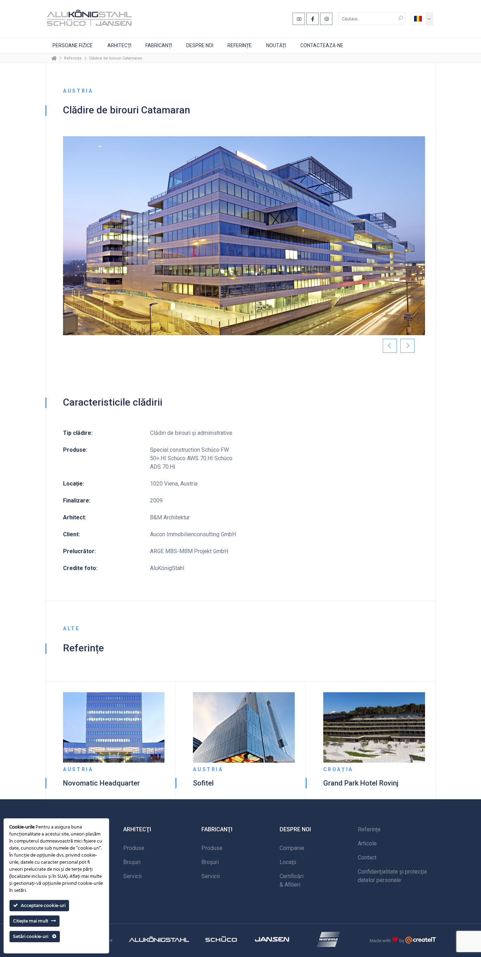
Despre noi (199, 45)
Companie (292, 848)
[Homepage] (54, 58)
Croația (338, 769)
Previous (390, 346)
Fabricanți (158, 45)
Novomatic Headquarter (101, 783)
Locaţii (288, 862)
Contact (367, 857)
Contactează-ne (321, 45)
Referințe (239, 45)
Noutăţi (276, 45)
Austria (78, 769)
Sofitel (203, 783)
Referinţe (369, 829)
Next (407, 346)
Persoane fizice (72, 45)
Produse (133, 848)
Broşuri (131, 862)
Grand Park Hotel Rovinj (361, 783)
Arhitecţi (119, 45)
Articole (367, 843)
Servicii (132, 876)
